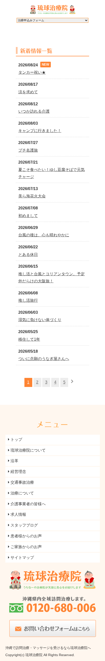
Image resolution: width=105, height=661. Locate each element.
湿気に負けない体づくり (39, 320)
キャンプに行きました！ (39, 131)
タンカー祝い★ (32, 72)
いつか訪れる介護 (34, 111)
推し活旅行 (28, 300)
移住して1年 (29, 339)
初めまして (28, 216)
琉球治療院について (28, 450)
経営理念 (18, 471)
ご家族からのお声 (26, 547)
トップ (16, 439)
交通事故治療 (22, 482)
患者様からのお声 (26, 536)
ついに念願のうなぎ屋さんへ (43, 359)
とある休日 (28, 254)
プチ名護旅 (28, 150)
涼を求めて (28, 92)
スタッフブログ (24, 525)
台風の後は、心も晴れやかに (43, 235)
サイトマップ (22, 557)
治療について (22, 493)
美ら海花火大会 (32, 196)
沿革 (14, 461)
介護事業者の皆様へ (28, 504)
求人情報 (18, 514)
